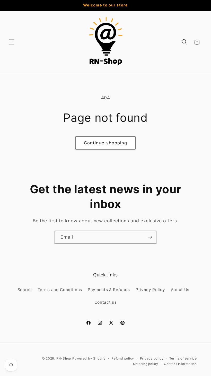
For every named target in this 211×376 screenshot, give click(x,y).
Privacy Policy (150, 289)
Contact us (105, 302)
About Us (180, 289)
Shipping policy (145, 364)
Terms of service (183, 358)
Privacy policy (152, 358)
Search (24, 289)
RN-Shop (63, 358)
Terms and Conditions (60, 289)
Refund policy (122, 358)
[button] (12, 42)
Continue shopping (105, 142)
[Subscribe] (150, 237)
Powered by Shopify (89, 358)
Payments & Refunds (109, 289)
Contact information (180, 364)
